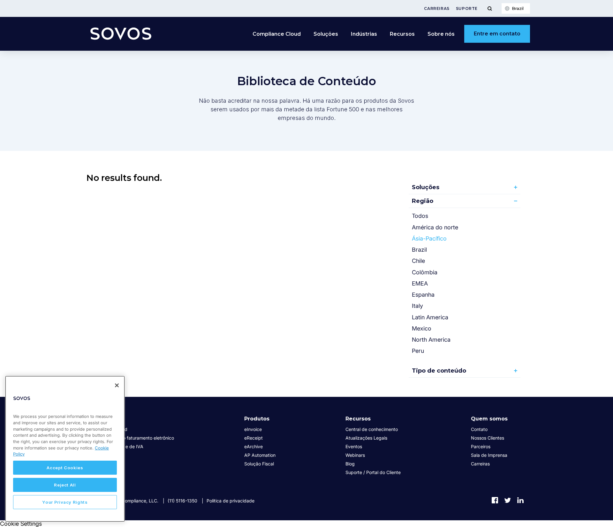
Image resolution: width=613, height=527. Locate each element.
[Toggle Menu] (489, 8)
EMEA (420, 283)
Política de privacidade (230, 500)
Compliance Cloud (277, 34)
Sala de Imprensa (489, 455)
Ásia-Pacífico (429, 238)
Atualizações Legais (366, 438)
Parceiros (480, 446)
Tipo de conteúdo (439, 370)
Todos (420, 215)
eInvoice (253, 429)
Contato (479, 429)
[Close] (117, 385)
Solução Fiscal (259, 463)
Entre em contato (497, 34)
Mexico (421, 328)
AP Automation (260, 455)
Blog (350, 463)
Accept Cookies (65, 467)
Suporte (467, 8)
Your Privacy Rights (64, 502)
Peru (418, 350)
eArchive (253, 446)
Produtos (256, 419)
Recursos (358, 419)
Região (422, 200)
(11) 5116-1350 (182, 500)
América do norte (435, 227)
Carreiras (436, 8)
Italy (417, 305)
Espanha (423, 294)
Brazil (419, 249)
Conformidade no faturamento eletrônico (131, 438)
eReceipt (253, 438)
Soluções (425, 187)
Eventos (353, 446)
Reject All (65, 484)
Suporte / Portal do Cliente (373, 472)
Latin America (430, 317)
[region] (65, 449)
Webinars (355, 455)
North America (431, 339)
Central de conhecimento (371, 429)
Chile (418, 260)
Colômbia (424, 272)
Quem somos (489, 419)
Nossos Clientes (487, 438)
